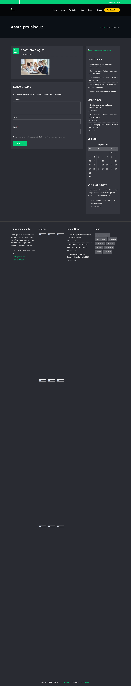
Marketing (110, 243)
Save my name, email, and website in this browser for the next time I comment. (40, 137)
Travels (98, 252)
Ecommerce (100, 243)
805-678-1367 (96, 207)
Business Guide (101, 239)
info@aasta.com (114, 2)
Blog (82, 10)
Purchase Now (112, 10)
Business (105, 235)
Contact (99, 10)
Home (54, 10)
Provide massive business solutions (103, 91)
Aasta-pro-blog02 (113, 27)
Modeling (99, 247)
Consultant (112, 239)
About (63, 10)
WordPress (107, 252)
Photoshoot (109, 247)
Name (16, 117)
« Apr (89, 176)
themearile (28, 54)
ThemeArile (86, 682)
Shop (90, 10)
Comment (16, 99)
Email (15, 127)
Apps (97, 235)
